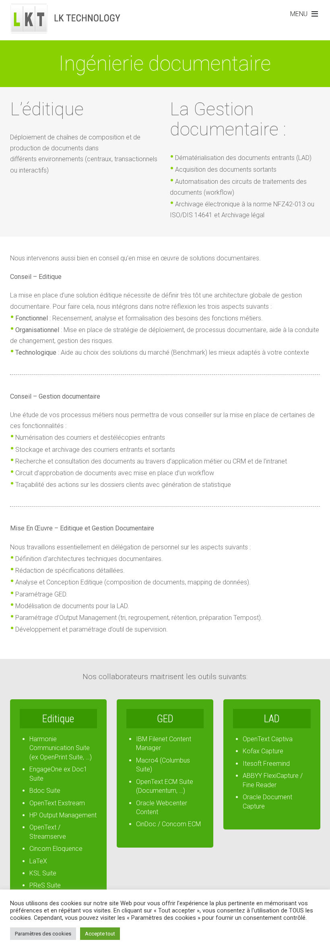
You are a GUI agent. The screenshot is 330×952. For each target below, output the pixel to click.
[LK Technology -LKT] (66, 29)
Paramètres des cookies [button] (43, 934)
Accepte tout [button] (100, 934)
